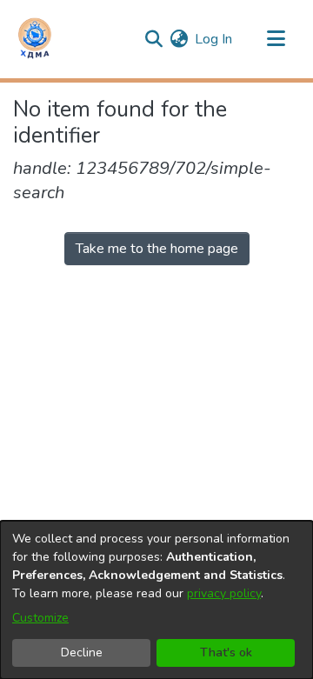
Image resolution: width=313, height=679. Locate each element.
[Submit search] (153, 39)
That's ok (226, 652)
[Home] (35, 39)
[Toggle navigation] (275, 39)
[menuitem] (179, 39)
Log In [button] (214, 39)
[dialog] (156, 600)
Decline (82, 652)
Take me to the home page (157, 248)
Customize (40, 617)
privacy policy (224, 593)
